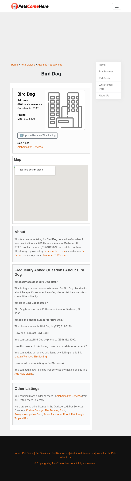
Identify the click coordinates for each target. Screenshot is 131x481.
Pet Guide (104, 78)
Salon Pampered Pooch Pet (59, 414)
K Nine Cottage (34, 410)
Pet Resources (60, 453)
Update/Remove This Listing (31, 356)
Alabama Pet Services (50, 64)
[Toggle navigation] (116, 6)
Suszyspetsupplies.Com (28, 414)
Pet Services (27, 64)
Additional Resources (82, 453)
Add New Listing (24, 373)
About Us (104, 95)
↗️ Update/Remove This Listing (37, 135)
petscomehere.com (55, 251)
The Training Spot (55, 410)
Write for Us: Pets (106, 453)
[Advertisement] (65, 37)
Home (14, 64)
